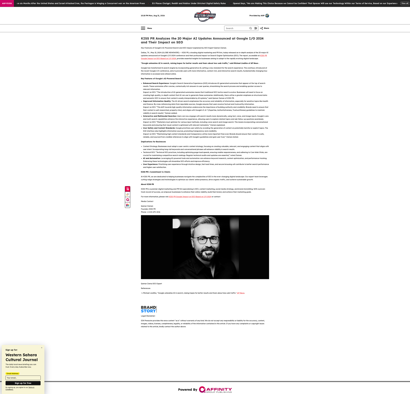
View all (404, 3)
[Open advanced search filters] (255, 28)
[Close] (42, 348)
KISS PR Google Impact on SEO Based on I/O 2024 (189, 197)
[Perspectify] (127, 194)
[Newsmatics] (127, 205)
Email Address (12, 373)
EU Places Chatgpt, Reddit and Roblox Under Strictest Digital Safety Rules (189, 3)
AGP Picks (7, 3)
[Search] (250, 28)
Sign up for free (23, 383)
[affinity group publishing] (127, 199)
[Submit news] (127, 189)
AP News (240, 293)
